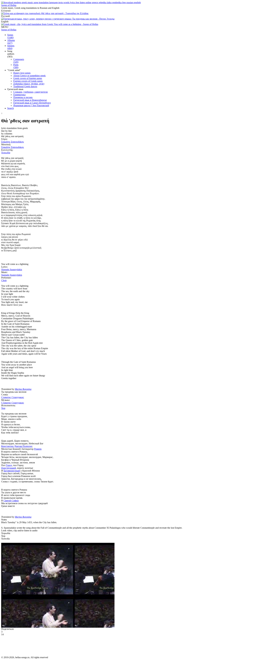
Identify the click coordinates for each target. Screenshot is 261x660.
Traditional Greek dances (25, 86)
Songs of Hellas (8, 5)
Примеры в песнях (23, 97)
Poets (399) (15, 66)
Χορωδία (5, 152)
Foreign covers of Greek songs (28, 81)
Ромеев (38, 449)
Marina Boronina (23, 389)
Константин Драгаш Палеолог (16, 446)
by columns (6, 133)
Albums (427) (11, 41)
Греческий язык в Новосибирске (30, 100)
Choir (4, 280)
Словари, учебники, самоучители (30, 92)
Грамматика (19, 94)
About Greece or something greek (29, 75)
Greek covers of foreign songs (27, 78)
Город (9, 465)
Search (10, 108)
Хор (3, 408)
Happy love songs (22, 73)
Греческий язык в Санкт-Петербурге (32, 102)
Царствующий (8, 468)
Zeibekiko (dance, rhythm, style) (28, 83)
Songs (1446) (10, 36)
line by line (6, 131)
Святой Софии (11, 500)
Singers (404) (10, 47)
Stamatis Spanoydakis (11, 269)
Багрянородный (12, 470)
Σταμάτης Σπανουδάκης (12, 141)
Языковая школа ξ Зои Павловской (31, 105)
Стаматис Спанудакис (12, 397)
